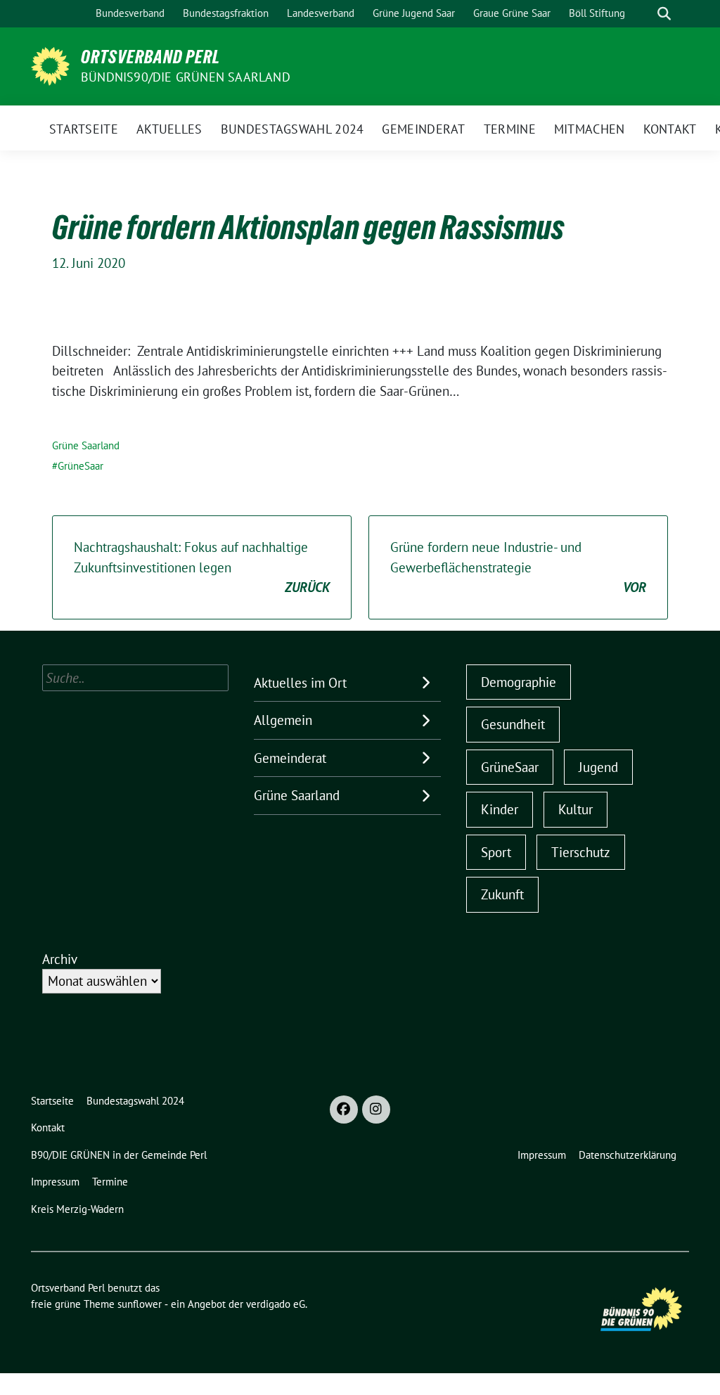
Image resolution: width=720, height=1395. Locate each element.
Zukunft (502, 894)
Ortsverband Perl (150, 57)
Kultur (575, 809)
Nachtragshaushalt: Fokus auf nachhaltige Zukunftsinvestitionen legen (202, 567)
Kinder (499, 809)
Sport (496, 852)
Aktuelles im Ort (300, 682)
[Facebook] (344, 1109)
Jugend (598, 767)
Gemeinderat (290, 758)
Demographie (518, 682)
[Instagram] (376, 1109)
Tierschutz (580, 852)
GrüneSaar (80, 465)
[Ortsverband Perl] (50, 64)
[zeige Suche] (664, 13)
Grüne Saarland (86, 445)
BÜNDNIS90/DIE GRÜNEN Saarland (185, 77)
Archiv (59, 959)
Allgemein (283, 720)
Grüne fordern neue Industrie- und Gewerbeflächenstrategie (518, 567)
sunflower (139, 1304)
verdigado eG (275, 1304)
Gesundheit (513, 724)
